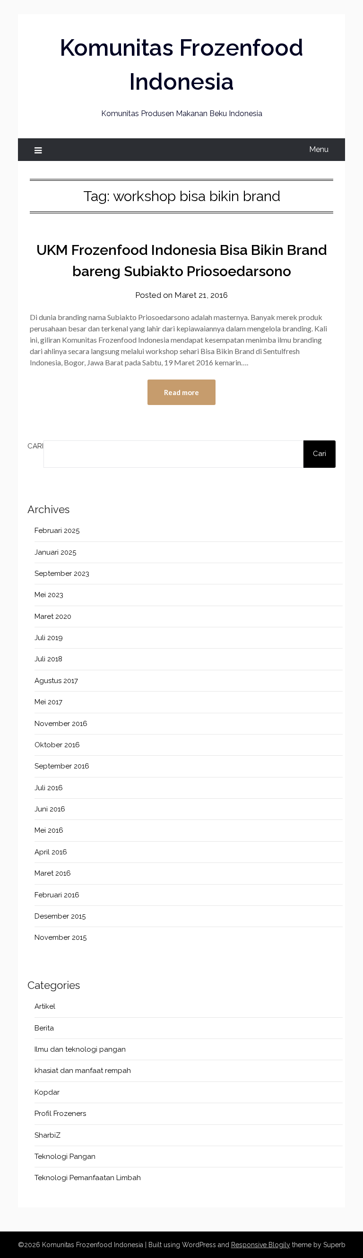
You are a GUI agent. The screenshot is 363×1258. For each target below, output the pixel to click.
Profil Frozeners (60, 1113)
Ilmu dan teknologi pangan (80, 1049)
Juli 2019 (49, 637)
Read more (181, 392)
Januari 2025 (55, 552)
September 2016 (62, 766)
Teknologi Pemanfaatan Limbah (88, 1178)
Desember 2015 (60, 916)
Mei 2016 (49, 830)
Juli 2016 (49, 788)
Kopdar (47, 1092)
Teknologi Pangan (65, 1156)
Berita (44, 1028)
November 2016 (61, 723)
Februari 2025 (57, 530)
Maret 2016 (53, 873)
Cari (35, 446)
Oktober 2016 (57, 745)
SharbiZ (47, 1135)
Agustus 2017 (56, 680)
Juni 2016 (50, 809)
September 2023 (62, 573)
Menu (318, 149)
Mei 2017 (48, 702)
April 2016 (51, 852)
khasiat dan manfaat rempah (83, 1070)
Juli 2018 (48, 659)
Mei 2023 (49, 595)
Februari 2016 (57, 895)
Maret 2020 (53, 616)
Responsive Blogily (260, 1245)
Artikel (45, 1006)
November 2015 (60, 937)
